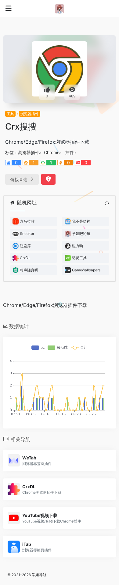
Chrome (52, 152)
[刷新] (106, 203)
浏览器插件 (29, 113)
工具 (10, 113)
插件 (69, 152)
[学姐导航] (59, 8)
